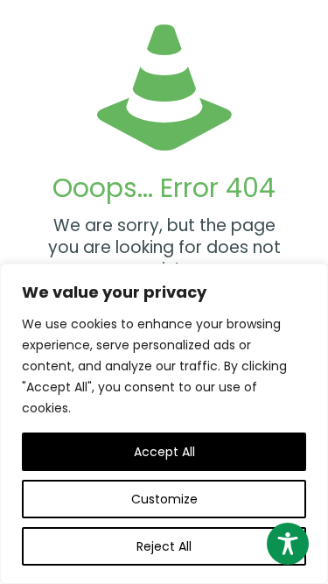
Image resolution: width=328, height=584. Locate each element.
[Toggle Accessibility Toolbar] (288, 543)
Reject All (164, 546)
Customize (164, 499)
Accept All (164, 452)
